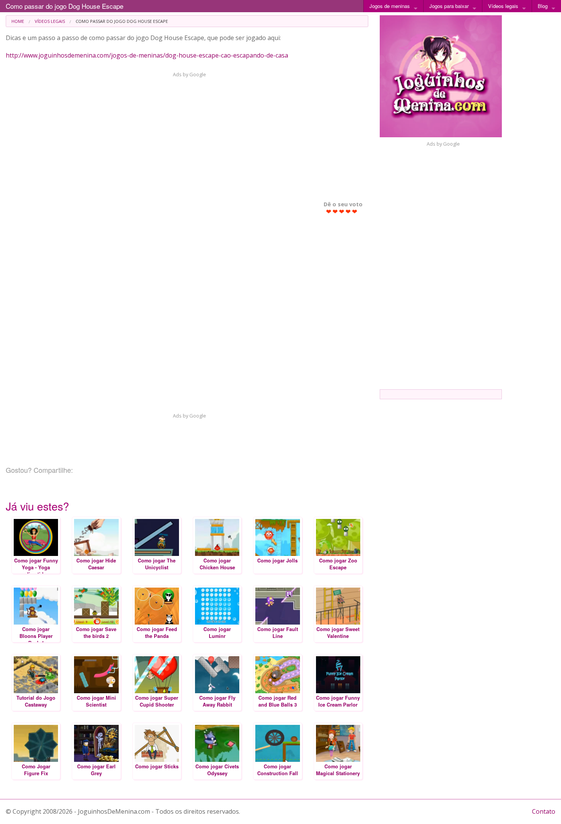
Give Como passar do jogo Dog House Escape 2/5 (335, 211)
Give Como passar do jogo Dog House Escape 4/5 (348, 211)
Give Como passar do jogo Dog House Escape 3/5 (342, 211)
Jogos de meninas (389, 6)
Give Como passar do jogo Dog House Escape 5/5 (354, 211)
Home (17, 21)
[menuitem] (17, 21)
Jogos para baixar (449, 6)
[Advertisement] (185, 135)
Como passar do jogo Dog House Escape (64, 6)
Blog (543, 6)
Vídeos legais (503, 6)
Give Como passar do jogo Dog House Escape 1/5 (329, 211)
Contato (543, 811)
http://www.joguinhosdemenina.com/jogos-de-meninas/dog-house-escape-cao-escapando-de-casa (147, 55)
